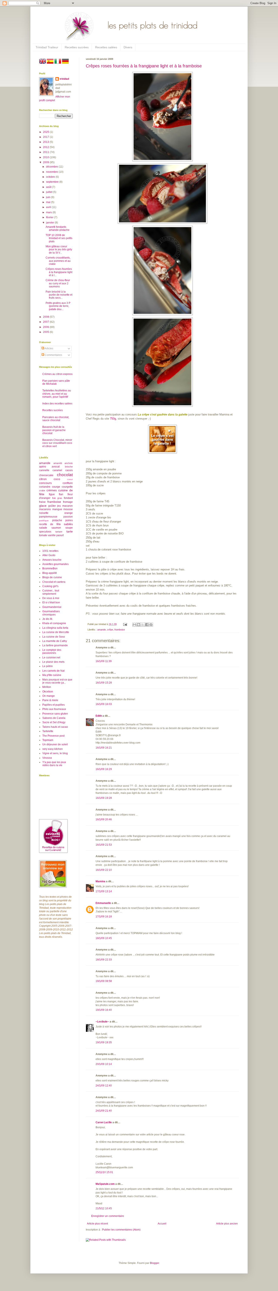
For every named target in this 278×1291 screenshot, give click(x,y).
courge (56, 486)
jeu (59, 505)
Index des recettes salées (57, 403)
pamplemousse (48, 516)
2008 (46, 316)
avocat (56, 466)
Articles (48, 348)
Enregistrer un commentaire (107, 1216)
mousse (68, 509)
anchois (69, 463)
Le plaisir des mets (53, 661)
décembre (52, 166)
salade (43, 527)
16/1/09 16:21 (104, 747)
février (50, 217)
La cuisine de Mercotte (55, 632)
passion (68, 516)
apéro (42, 466)
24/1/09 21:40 (104, 1110)
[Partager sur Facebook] (147, 624)
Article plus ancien (227, 1223)
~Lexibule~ (102, 1021)
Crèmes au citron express (57, 374)
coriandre (44, 486)
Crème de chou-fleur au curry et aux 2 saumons (58, 283)
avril (49, 207)
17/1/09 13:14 (104, 891)
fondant (68, 498)
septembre (52, 181)
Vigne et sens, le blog (55, 753)
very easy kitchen (52, 749)
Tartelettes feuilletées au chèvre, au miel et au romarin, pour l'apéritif (56, 393)
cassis (69, 470)
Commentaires (53, 355)
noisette (43, 512)
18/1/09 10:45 (104, 938)
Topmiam (47, 740)
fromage (68, 501)
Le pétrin (47, 666)
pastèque (44, 520)
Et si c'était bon (51, 602)
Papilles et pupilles (53, 704)
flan (61, 494)
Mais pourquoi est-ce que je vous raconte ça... (57, 681)
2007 (46, 321)
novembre (52, 171)
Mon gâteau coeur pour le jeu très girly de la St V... (59, 249)
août (49, 187)
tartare (58, 531)
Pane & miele (50, 700)
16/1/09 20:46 (104, 819)
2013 (46, 141)
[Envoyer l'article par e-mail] (125, 624)
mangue (57, 509)
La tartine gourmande (55, 645)
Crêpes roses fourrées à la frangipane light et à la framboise (144, 65)
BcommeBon (50, 568)
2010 (46, 157)
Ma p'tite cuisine (51, 675)
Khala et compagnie (54, 623)
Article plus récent (97, 1223)
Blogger (154, 1263)
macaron (67, 505)
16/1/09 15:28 (104, 682)
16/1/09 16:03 (104, 704)
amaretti (57, 463)
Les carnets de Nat (53, 670)
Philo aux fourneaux (54, 709)
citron (43, 479)
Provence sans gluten (55, 713)
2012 (46, 147)
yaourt (60, 535)
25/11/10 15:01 (104, 1172)
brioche (69, 466)
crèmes (51, 490)
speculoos (45, 531)
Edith (99, 715)
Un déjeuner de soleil (55, 744)
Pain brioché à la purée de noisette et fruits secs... (59, 295)
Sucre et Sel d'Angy (53, 722)
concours (45, 483)
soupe (69, 527)
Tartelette (47, 731)
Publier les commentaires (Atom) (121, 1229)
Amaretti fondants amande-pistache (58, 228)
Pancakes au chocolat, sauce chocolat (55, 419)
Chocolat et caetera (53, 581)
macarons (45, 509)
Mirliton (46, 687)
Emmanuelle (103, 903)
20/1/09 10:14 (104, 1064)
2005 (46, 332)
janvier (50, 222)
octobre (51, 176)
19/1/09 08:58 (104, 981)
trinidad (64, 78)
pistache (57, 520)
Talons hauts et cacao (55, 726)
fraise (42, 501)
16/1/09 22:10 (104, 869)
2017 (46, 136)
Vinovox (47, 757)
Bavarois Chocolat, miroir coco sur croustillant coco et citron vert (57, 443)
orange (68, 512)
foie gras (57, 498)
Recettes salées (106, 47)
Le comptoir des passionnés (51, 651)
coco (57, 479)
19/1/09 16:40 (104, 1009)
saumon (56, 527)
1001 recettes (50, 550)
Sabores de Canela (53, 718)
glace (42, 505)
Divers (128, 47)
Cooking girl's (50, 586)
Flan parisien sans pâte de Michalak (56, 382)
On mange (48, 695)
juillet (49, 192)
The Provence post (53, 735)
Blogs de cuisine (52, 577)
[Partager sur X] (143, 624)
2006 (46, 327)
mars (49, 212)
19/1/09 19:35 (104, 1042)
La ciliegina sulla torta (55, 627)
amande (101, 629)
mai (48, 202)
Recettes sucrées (77, 47)
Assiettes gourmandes (55, 564)
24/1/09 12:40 (104, 1085)
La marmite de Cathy (54, 641)
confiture (68, 483)
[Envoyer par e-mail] (134, 624)
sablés (68, 524)
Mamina (100, 881)
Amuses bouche (51, 559)
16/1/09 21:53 (104, 844)
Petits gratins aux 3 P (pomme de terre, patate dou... (58, 306)
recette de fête (50, 524)
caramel (57, 470)
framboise (119, 629)
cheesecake (46, 475)
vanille (52, 535)
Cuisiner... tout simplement (50, 592)
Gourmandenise (51, 607)
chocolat (65, 474)
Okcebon (47, 691)
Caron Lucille (104, 1122)
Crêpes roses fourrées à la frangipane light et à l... (59, 272)
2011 (46, 152)
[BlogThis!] (138, 624)
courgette (67, 486)
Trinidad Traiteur (47, 47)
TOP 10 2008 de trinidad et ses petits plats (59, 238)
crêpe (110, 629)
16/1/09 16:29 (104, 769)
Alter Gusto (48, 555)
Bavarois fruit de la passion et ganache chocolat (54, 430)
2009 (46, 162)
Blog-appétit (49, 573)
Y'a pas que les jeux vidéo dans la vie (54, 764)
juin (48, 197)
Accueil (162, 1223)
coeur (70, 479)
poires (69, 520)
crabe (42, 490)
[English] (42, 63)
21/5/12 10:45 (104, 1208)
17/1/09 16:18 (104, 916)
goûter (52, 505)
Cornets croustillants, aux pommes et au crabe (58, 260)
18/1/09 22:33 (104, 959)
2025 (46, 131)
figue (52, 494)
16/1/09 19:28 (104, 797)
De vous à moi (50, 598)
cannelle (44, 470)
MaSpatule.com (105, 1183)
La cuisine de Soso (53, 636)
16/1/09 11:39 (104, 661)
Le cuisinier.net (51, 657)
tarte (69, 531)
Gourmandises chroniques (51, 613)
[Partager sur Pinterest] (151, 624)
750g (113, 418)
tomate (43, 535)
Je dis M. (47, 618)
